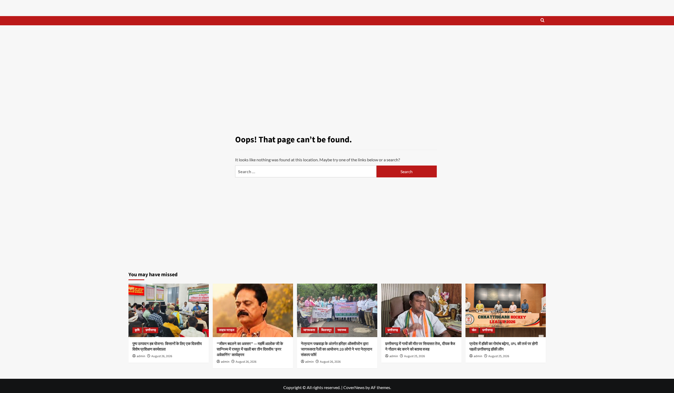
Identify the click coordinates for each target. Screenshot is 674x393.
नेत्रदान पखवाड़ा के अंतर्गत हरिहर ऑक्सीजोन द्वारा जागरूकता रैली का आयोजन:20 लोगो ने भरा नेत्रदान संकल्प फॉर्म (336, 349)
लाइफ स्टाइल (226, 330)
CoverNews (354, 387)
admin (141, 356)
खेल (474, 330)
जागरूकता (309, 330)
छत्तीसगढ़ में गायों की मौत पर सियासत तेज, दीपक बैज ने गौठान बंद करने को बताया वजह (420, 346)
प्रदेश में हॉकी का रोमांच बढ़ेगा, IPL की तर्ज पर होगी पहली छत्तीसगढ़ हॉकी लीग (503, 346)
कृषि (137, 330)
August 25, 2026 (414, 356)
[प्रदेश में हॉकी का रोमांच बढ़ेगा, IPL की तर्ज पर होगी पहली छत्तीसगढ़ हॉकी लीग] (505, 310)
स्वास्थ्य (342, 330)
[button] (542, 20)
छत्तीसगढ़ (151, 330)
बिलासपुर (326, 330)
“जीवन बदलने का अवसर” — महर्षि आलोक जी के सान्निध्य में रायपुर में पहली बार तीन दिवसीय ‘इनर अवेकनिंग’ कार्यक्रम (250, 349)
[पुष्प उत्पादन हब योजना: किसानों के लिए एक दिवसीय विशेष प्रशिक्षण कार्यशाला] (168, 310)
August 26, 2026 (161, 356)
